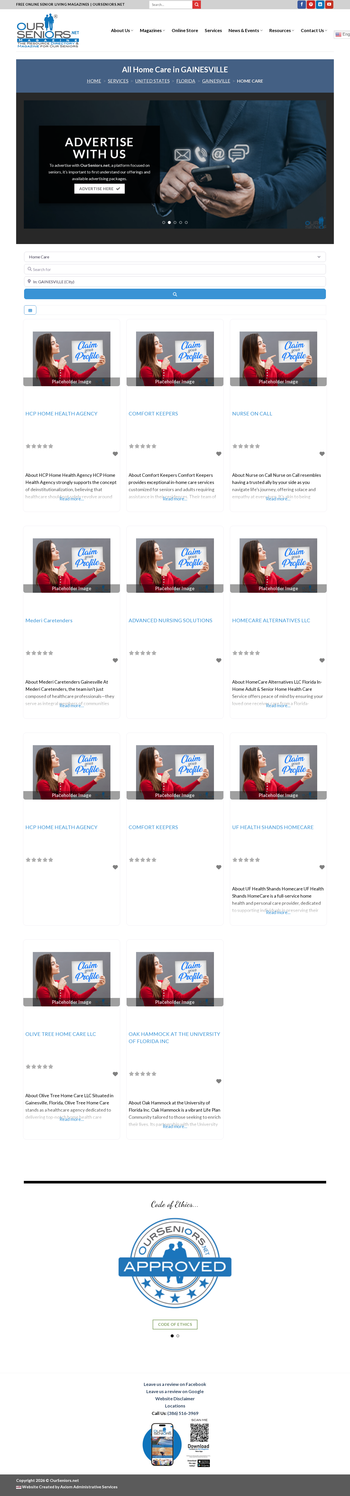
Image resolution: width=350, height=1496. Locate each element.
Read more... (71, 498)
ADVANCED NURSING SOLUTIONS (170, 620)
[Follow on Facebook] (301, 5)
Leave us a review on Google (175, 1391)
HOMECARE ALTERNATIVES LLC (271, 620)
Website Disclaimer (175, 1398)
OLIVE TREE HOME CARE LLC (60, 1034)
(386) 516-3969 (182, 1413)
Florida (185, 81)
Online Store (185, 30)
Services (213, 30)
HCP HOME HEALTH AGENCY (61, 413)
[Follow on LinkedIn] (320, 5)
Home (94, 81)
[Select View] (30, 310)
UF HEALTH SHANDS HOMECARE (273, 827)
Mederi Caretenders (49, 620)
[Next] (313, 164)
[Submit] (196, 5)
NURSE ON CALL (252, 413)
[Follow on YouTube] (329, 5)
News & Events (244, 30)
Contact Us (312, 30)
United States (152, 81)
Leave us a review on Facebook (175, 1384)
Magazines (151, 30)
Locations (175, 1405)
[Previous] (36, 164)
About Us (120, 30)
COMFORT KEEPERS (153, 413)
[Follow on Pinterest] (311, 5)
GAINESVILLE (216, 81)
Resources (280, 30)
